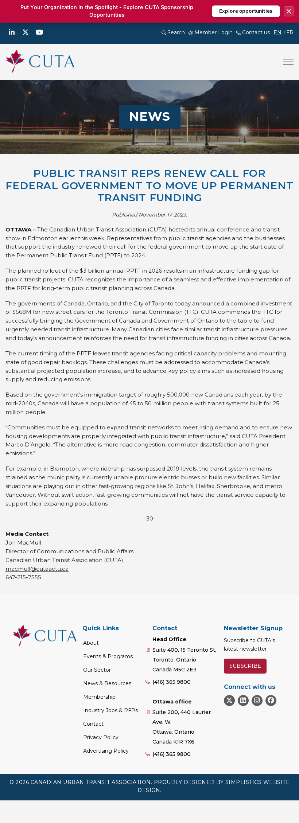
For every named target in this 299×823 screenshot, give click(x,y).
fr (290, 32)
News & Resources (107, 683)
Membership (99, 697)
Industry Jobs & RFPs (110, 710)
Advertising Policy (106, 751)
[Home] (40, 61)
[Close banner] (289, 11)
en (277, 32)
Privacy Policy (101, 737)
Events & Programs (108, 656)
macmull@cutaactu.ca (37, 568)
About (91, 643)
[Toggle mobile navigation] (288, 62)
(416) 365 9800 (171, 682)
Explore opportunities (246, 11)
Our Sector (97, 670)
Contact (93, 724)
